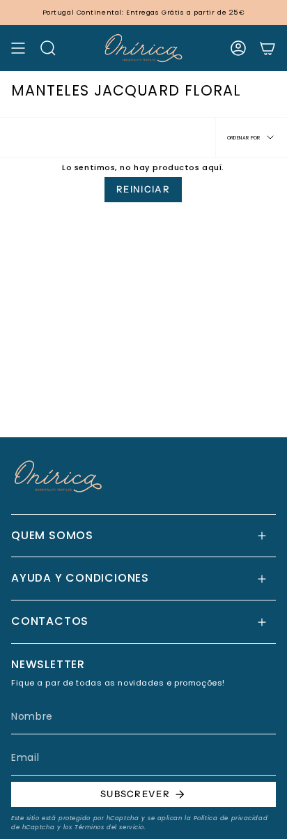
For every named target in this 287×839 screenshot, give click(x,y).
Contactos (49, 621)
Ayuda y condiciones (80, 578)
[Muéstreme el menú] (18, 48)
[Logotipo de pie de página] (58, 476)
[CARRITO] (267, 48)
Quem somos (52, 535)
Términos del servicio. (110, 827)
